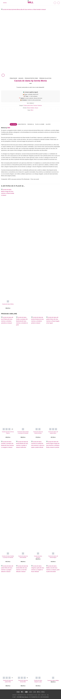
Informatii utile (21, 694)
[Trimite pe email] (32, 113)
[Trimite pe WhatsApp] (26, 113)
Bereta (28, 107)
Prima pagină (13, 78)
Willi (8, 127)
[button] (4, 3)
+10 (12, 429)
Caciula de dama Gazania (38, 556)
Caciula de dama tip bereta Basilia (23, 556)
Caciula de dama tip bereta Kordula (38, 432)
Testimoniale (30, 694)
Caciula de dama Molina (8, 304)
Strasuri (36, 107)
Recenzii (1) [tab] (31, 124)
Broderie (32, 107)
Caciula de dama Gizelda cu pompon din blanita (8, 556)
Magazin (21, 78)
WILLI (32, 110)
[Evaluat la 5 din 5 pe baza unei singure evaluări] (30, 85)
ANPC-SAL (43, 694)
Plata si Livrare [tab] (39, 124)
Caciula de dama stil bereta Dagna (53, 556)
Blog (35, 694)
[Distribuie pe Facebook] (29, 113)
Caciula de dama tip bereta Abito (23, 681)
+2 (27, 677)
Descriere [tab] (13, 124)
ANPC (39, 694)
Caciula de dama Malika (53, 680)
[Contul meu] (58, 3)
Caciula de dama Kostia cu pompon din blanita (23, 432)
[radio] (8, 301)
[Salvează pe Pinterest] (34, 113)
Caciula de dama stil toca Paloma (8, 432)
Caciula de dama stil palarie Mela (8, 681)
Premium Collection (45, 78)
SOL (48, 694)
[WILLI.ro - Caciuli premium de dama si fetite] (30, 3)
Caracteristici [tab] (22, 124)
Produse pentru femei (31, 78)
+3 (12, 677)
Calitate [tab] (48, 124)
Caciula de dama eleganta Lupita (38, 681)
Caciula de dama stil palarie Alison (53, 432)
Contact (14, 694)
